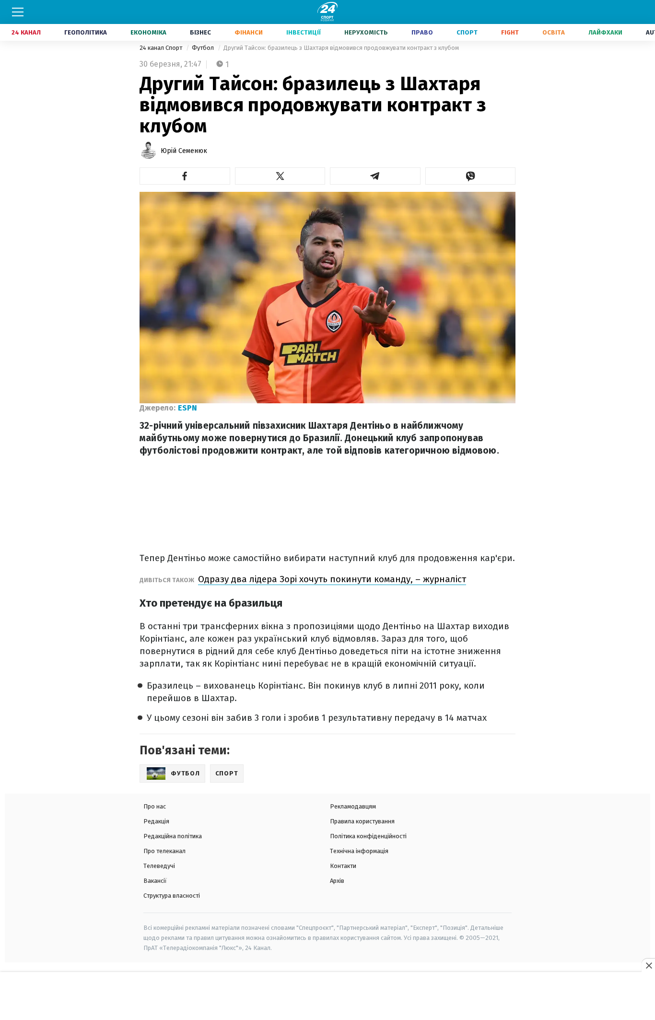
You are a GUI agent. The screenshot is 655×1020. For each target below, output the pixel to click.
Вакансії (155, 880)
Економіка (148, 32)
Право (422, 32)
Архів (337, 880)
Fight (510, 32)
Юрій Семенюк (184, 151)
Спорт (467, 32)
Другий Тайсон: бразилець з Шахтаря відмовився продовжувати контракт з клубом (341, 48)
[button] (185, 176)
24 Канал (26, 32)
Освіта (553, 32)
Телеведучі (159, 865)
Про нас (154, 806)
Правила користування (362, 821)
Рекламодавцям (353, 806)
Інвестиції (303, 32)
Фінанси (248, 32)
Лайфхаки (605, 32)
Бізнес (200, 32)
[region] (327, 996)
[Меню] (17, 12)
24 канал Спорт (162, 48)
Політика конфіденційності (368, 836)
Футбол (203, 48)
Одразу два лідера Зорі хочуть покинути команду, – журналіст (332, 579)
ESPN (187, 407)
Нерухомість (366, 32)
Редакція (156, 821)
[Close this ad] (648, 965)
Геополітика (85, 32)
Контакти (343, 865)
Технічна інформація (359, 851)
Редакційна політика (172, 836)
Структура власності (171, 895)
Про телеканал (164, 851)
